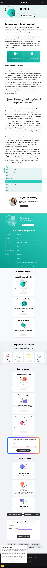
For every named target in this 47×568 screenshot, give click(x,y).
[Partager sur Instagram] (42, 3)
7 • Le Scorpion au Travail (11, 187)
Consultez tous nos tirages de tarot (32, 514)
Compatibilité (31, 547)
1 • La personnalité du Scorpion (12, 169)
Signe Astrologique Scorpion (11, 21)
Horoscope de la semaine (23, 544)
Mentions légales (28, 557)
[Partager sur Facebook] (45, 3)
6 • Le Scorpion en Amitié (11, 184)
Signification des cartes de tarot (14, 514)
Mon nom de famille (13, 528)
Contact (35, 557)
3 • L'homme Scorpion (10, 175)
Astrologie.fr (23, 2)
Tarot (39, 547)
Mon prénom (12, 525)
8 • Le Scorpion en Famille (11, 190)
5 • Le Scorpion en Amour (11, 181)
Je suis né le (11, 532)
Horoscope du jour (11, 544)
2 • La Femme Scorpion (11, 172)
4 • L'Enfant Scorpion (10, 178)
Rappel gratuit (24, 205)
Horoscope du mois (35, 544)
